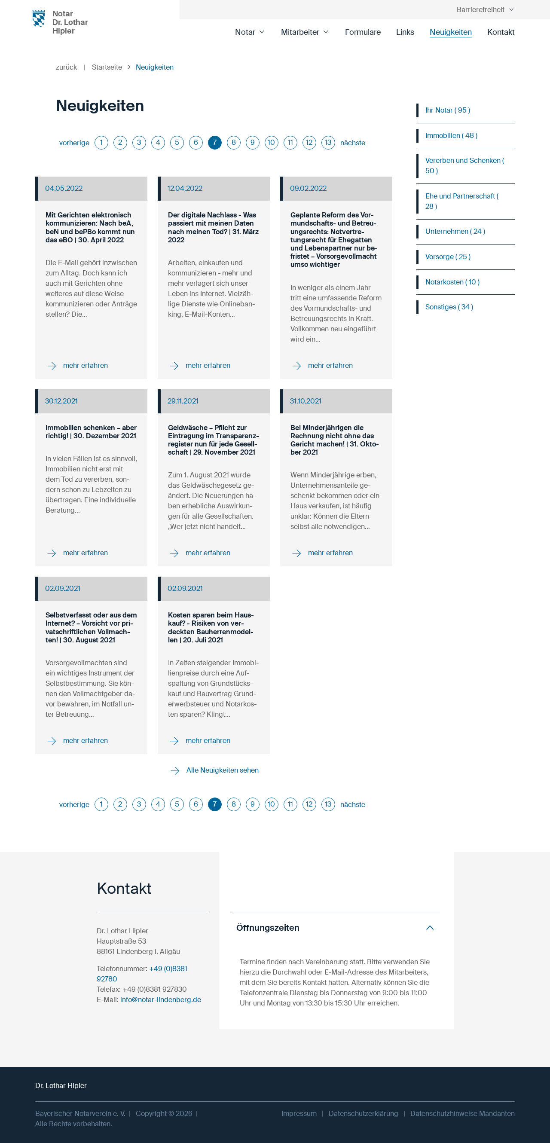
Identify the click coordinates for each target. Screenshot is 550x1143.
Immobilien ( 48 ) (451, 135)
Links (405, 32)
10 (271, 142)
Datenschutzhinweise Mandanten (462, 1113)
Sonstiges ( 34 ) (449, 307)
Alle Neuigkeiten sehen (222, 770)
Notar (245, 32)
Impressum (299, 1113)
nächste (352, 142)
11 (290, 142)
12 (309, 142)
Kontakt (501, 32)
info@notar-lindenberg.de (160, 999)
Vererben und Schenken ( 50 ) (464, 165)
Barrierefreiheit (480, 9)
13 (328, 142)
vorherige (74, 142)
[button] (336, 927)
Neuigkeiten (451, 32)
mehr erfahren (84, 365)
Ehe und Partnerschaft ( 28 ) (461, 201)
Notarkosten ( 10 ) (452, 282)
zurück (70, 67)
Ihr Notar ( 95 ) (447, 110)
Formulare (363, 32)
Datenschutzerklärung (363, 1113)
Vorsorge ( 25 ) (448, 256)
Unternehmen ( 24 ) (455, 231)
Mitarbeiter (300, 32)
